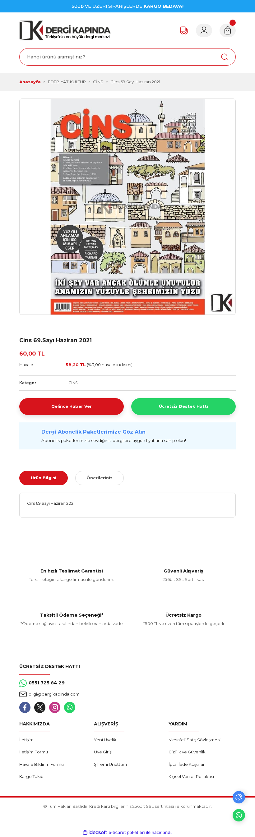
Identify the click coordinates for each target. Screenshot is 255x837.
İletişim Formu (33, 751)
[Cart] (228, 30)
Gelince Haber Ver (71, 406)
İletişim (26, 739)
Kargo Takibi (31, 776)
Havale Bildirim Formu (41, 764)
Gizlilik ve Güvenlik (187, 751)
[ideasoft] (94, 832)
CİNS (73, 382)
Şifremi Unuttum (110, 764)
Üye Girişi (103, 751)
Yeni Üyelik (105, 739)
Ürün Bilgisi (43, 477)
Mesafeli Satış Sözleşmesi (194, 739)
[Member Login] (204, 30)
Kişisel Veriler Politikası (191, 776)
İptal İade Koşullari (187, 764)
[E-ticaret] (127, 832)
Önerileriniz (99, 477)
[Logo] (65, 30)
